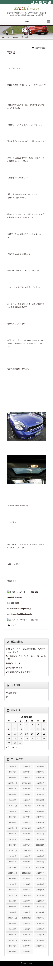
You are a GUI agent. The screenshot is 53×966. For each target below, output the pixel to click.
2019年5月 (12, 929)
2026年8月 (12, 766)
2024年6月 (40, 811)
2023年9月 (40, 828)
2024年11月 (12, 806)
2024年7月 (26, 811)
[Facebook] (40, 2)
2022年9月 (40, 850)
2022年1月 (26, 867)
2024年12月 (40, 800)
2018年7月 (26, 946)
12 (32, 729)
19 (32, 734)
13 (38, 729)
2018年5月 (12, 951)
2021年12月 (40, 867)
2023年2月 (12, 845)
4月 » (15, 747)
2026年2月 (12, 777)
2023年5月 (12, 839)
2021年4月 (26, 884)
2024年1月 (26, 822)
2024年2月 (12, 822)
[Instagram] (36, 2)
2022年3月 (40, 862)
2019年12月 (40, 912)
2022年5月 (12, 862)
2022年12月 (40, 845)
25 (26, 738)
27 (38, 738)
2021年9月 (40, 873)
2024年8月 (12, 811)
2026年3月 (40, 772)
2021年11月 (12, 873)
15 (9, 734)
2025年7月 (26, 789)
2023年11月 (12, 828)
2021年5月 (12, 884)
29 (9, 743)
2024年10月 (26, 806)
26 (32, 738)
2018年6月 (40, 946)
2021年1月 (26, 890)
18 (26, 734)
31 (20, 743)
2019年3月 (40, 929)
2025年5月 (12, 794)
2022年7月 (26, 856)
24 (20, 738)
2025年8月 (12, 789)
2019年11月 (12, 918)
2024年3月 (40, 817)
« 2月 (8, 747)
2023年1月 (26, 845)
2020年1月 (26, 912)
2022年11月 (12, 850)
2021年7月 (26, 879)
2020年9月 (40, 895)
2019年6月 (40, 923)
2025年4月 (26, 794)
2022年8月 (12, 856)
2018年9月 (40, 940)
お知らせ (12, 692)
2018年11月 (12, 940)
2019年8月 (12, 923)
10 (20, 729)
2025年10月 (26, 783)
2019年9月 (40, 918)
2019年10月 (26, 918)
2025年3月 (40, 794)
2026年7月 (26, 766)
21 (44, 734)
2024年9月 (40, 806)
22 (9, 738)
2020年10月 (26, 895)
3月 (22, 37)
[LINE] (32, 2)
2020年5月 (12, 907)
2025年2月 (12, 800)
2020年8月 (12, 901)
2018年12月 (40, 935)
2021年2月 (12, 890)
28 (44, 738)
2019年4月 (26, 929)
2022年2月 (12, 867)
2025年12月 (40, 777)
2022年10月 (26, 850)
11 (26, 729)
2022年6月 (40, 856)
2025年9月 (40, 783)
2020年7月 (26, 901)
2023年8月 (12, 834)
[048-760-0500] (49, 2)
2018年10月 (26, 940)
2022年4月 (26, 862)
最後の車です (14, 663)
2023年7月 (26, 834)
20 (38, 734)
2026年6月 (40, 766)
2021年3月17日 (40, 48)
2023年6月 (40, 834)
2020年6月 (40, 901)
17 (20, 734)
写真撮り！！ (15, 52)
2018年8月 (12, 946)
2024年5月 (12, 817)
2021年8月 (12, 879)
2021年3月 (40, 884)
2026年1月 (26, 777)
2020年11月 (12, 895)
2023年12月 (40, 822)
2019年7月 (26, 923)
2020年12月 (40, 890)
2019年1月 (26, 935)
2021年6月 (40, 879)
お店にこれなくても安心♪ (20, 672)
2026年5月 (12, 772)
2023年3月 (40, 839)
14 (44, 729)
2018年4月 (26, 951)
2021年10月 (26, 873)
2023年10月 (26, 828)
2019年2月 (12, 935)
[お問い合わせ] (45, 2)
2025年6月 (40, 789)
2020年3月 (40, 907)
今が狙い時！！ (15, 668)
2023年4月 (26, 839)
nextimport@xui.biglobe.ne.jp (19, 614)
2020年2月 (12, 912)
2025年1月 (26, 800)
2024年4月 (26, 817)
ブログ (8, 37)
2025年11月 (12, 783)
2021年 (15, 37)
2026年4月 (26, 772)
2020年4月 (26, 907)
